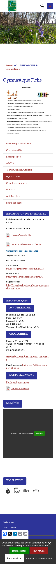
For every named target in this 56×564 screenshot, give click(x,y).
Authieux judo (13, 196)
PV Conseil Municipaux (17, 382)
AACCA (10, 163)
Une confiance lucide (21, 235)
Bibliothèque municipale (18, 143)
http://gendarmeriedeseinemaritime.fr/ (24, 277)
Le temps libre (13, 156)
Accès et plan (8, 522)
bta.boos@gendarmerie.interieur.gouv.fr (25, 269)
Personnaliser (14, 558)
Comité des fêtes (14, 150)
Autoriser (39, 433)
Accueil (9, 65)
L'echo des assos (14, 202)
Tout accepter (19, 550)
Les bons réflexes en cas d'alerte (26, 244)
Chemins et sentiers (16, 183)
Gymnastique (12, 68)
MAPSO (10, 189)
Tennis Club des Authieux (19, 169)
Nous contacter (9, 527)
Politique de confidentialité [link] (39, 558)
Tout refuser (39, 550)
